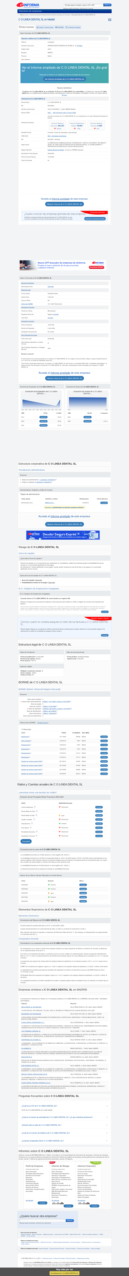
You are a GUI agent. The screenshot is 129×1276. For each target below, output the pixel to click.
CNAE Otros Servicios (46, 1242)
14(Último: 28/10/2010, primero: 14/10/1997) (56, 709)
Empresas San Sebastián (83, 1248)
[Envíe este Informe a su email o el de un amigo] (109, 19)
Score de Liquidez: (28, 580)
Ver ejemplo (29, 1200)
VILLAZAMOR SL (26, 1048)
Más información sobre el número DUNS (64, 113)
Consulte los (64, 507)
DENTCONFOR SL (26, 1057)
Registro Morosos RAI (75, 1234)
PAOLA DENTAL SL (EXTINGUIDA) (31, 1007)
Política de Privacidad (59, 1258)
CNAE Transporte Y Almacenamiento (30, 1242)
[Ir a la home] (27, 4)
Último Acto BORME (27, 304)
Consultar (56, 314)
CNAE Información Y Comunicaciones (91, 1242)
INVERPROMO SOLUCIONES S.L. (31, 1040)
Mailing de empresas (48, 1234)
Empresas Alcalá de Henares (57, 1248)
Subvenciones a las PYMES (61, 1234)
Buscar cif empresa (37, 1234)
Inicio (26, 15)
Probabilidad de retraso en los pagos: (35, 583)
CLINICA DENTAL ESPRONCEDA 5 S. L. (33, 1022)
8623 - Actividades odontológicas (57, 136)
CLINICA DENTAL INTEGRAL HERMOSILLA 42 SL (35, 1083)
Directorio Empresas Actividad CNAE (40, 15)
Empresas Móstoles (43, 1248)
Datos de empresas (26, 1234)
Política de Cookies (70, 1258)
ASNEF (101, 1234)
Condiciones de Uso (47, 1258)
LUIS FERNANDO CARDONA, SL (31, 1031)
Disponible (51, 286)
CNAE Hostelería (25, 1244)
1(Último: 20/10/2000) (49, 711)
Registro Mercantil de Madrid (56, 150)
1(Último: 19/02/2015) (49, 713)
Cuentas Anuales (31, 1236)
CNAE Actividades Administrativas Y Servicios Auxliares (66, 1242)
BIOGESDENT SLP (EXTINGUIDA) (31, 1014)
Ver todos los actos (42, 722)
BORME (23, 1236)
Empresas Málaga (95, 1248)
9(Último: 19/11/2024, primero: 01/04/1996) (56, 702)
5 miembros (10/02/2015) (43, 482)
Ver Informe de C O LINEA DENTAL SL (64, 1273)
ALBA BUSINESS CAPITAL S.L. (30, 1066)
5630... (50, 113)
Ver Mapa (79, 46)
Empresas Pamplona (71, 1248)
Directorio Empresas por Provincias (60, 15)
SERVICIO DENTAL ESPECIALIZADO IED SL (34, 1074)
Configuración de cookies (83, 1258)
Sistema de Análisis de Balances (90, 1234)
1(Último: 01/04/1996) (49, 706)
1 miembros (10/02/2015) (47, 480)
